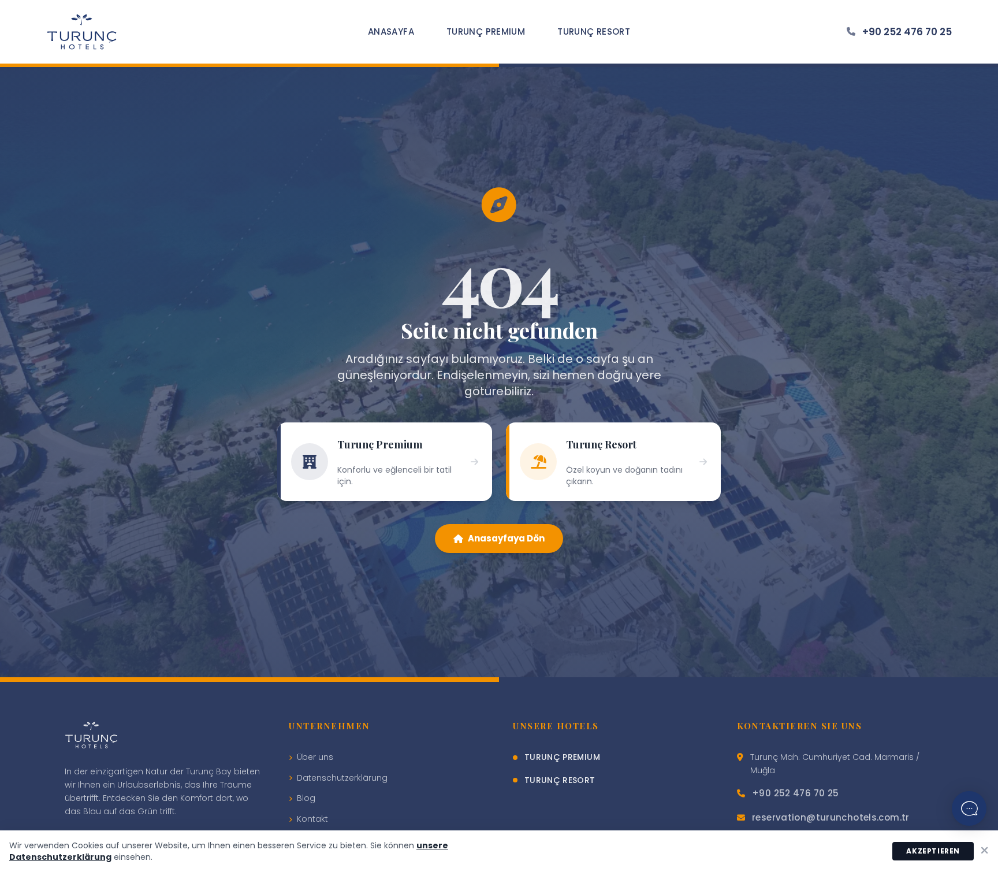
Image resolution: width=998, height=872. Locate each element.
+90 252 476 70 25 (907, 32)
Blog (306, 798)
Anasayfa (391, 31)
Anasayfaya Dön (506, 538)
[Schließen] (985, 851)
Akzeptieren (933, 851)
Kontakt (312, 819)
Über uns (315, 757)
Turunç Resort (593, 31)
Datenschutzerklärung (342, 778)
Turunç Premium (485, 31)
